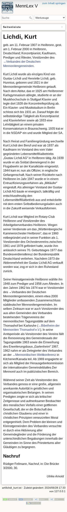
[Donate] (10, 499)
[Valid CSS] (57, 499)
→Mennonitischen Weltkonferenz (34, 354)
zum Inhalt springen (54, 3)
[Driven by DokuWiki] (33, 502)
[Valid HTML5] (41, 499)
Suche (31, 17)
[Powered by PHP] (25, 499)
